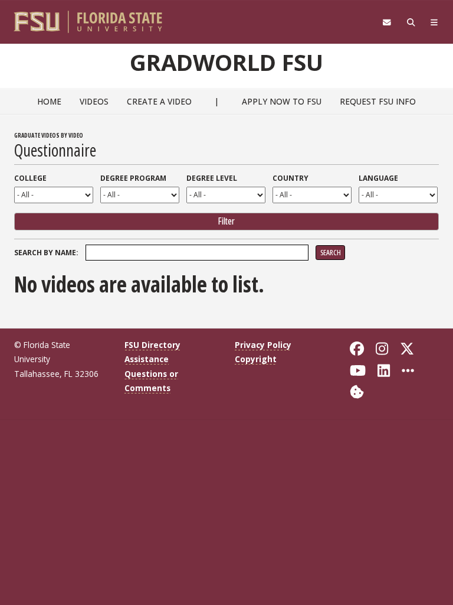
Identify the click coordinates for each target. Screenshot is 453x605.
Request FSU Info (378, 101)
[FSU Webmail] (387, 22)
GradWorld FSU (226, 62)
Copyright (256, 359)
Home (49, 101)
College (30, 178)
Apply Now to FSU (281, 101)
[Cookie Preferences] (357, 390)
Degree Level (211, 178)
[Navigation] (434, 22)
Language (378, 178)
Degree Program (133, 178)
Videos (94, 101)
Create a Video (159, 101)
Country (290, 178)
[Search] (411, 22)
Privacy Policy (263, 344)
